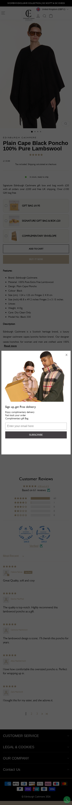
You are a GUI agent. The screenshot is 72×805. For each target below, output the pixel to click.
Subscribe (36, 434)
